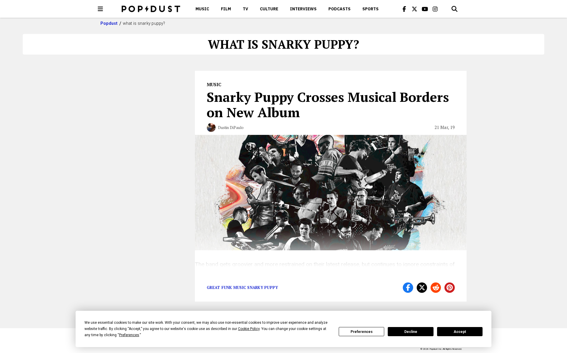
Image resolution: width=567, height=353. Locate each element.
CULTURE (269, 9)
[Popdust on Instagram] (435, 9)
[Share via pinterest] (449, 287)
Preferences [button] (129, 335)
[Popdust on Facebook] (404, 9)
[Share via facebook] (408, 287)
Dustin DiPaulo (231, 127)
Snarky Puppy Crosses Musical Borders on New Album (328, 104)
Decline (410, 332)
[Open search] (454, 9)
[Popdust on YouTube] (425, 9)
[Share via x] (422, 287)
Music (202, 9)
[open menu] (100, 9)
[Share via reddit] (436, 287)
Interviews (303, 9)
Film (226, 9)
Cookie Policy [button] (249, 329)
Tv (245, 9)
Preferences (362, 332)
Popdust (109, 23)
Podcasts (339, 9)
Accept (460, 332)
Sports (370, 9)
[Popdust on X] (414, 9)
